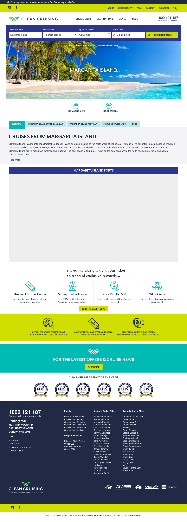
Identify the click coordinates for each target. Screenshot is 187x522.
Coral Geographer (102, 446)
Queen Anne (128, 419)
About (111, 8)
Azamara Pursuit (101, 421)
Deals (122, 18)
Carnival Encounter (102, 427)
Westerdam (128, 470)
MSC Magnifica (100, 467)
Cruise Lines (83, 18)
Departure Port (16, 29)
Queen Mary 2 (129, 421)
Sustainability (125, 8)
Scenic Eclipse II (130, 432)
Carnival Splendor (102, 432)
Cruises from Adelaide (74, 429)
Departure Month (85, 29)
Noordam (98, 470)
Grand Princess (101, 459)
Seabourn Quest (130, 438)
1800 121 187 (167, 17)
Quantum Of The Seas (133, 416)
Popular (68, 411)
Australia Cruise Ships (104, 411)
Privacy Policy (16, 450)
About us (13, 440)
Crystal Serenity (101, 448)
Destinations (105, 18)
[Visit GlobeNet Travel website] (138, 487)
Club (135, 18)
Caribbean (80, 45)
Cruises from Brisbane (74, 421)
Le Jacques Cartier (102, 462)
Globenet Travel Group (100, 515)
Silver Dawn (128, 451)
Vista (125, 464)
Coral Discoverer (101, 443)
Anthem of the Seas (103, 416)
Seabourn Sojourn (131, 440)
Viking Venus (129, 462)
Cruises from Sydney (73, 419)
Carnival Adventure (102, 424)
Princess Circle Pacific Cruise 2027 (74, 442)
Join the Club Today (93, 308)
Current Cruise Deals (74, 416)
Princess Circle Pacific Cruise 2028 (74, 447)
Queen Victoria (129, 424)
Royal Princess (129, 429)
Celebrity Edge (100, 435)
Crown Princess (101, 451)
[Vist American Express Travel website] (169, 487)
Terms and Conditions (20, 447)
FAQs (139, 8)
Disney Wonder (101, 456)
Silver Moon (128, 454)
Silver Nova (128, 456)
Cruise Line (117, 29)
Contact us (14, 443)
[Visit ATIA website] (124, 487)
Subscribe (164, 8)
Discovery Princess (102, 454)
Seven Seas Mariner (132, 446)
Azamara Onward (102, 419)
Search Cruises (163, 34)
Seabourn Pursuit (131, 435)
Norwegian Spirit (101, 472)
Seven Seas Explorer (132, 443)
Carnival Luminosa (102, 429)
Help (11, 436)
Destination (48, 29)
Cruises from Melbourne (75, 424)
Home (70, 45)
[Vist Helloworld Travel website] (151, 487)
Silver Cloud (128, 448)
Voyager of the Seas (132, 467)
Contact (150, 8)
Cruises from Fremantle (75, 427)
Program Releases (73, 435)
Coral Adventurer (101, 440)
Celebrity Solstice (101, 438)
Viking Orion (128, 459)
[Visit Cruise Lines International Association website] (108, 487)
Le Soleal (98, 464)
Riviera (126, 427)
